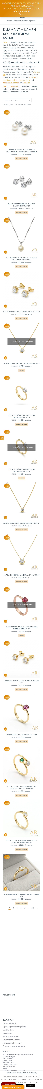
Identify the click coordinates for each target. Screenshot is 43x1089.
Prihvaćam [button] (30, 1085)
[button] (5, 144)
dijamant (15, 86)
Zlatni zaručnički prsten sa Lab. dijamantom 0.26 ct (21, 470)
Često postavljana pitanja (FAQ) (14, 1046)
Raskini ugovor (10, 1084)
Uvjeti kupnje (7, 1033)
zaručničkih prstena (11, 83)
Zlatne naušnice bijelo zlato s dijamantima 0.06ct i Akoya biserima (21, 151)
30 (33, 908)
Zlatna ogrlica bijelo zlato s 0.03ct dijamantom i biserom (21, 259)
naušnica (26, 83)
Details (22, 370)
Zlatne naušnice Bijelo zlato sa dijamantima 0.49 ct (21, 205)
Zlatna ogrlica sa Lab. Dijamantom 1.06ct (22, 575)
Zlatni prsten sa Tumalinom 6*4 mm (21, 735)
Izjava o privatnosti (9, 1023)
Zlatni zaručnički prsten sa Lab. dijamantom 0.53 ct (21, 416)
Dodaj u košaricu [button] (21, 158)
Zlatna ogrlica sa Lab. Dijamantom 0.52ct (21, 363)
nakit (5, 86)
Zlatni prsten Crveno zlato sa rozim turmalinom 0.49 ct (21, 628)
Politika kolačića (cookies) (11, 1040)
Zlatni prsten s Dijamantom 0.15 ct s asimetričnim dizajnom (21, 841)
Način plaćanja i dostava (11, 1036)
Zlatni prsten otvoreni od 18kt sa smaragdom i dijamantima (21, 787)
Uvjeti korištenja (8, 1030)
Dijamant (7, 42)
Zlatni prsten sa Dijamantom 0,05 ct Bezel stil (21, 895)
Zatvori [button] (21, 14)
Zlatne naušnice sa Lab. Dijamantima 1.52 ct (21, 312)
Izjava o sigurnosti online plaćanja (14, 1027)
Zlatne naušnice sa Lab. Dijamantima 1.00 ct (21, 682)
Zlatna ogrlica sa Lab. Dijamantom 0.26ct (21, 523)
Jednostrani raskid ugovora (12, 1043)
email (5, 1068)
